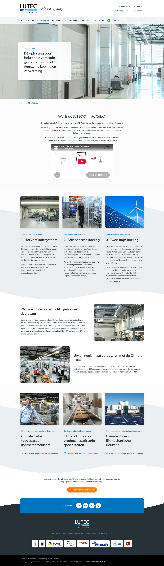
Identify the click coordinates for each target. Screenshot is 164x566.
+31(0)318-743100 (125, 11)
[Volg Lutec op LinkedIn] (79, 505)
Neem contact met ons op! (83, 490)
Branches (30, 20)
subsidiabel (65, 140)
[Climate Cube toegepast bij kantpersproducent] (39, 409)
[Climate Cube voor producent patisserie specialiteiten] (82, 409)
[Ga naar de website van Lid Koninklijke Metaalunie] (100, 543)
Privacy (23, 562)
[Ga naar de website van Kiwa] (42, 543)
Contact (115, 20)
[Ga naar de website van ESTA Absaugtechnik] (83, 543)
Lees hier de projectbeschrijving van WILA (41, 454)
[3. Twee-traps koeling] (124, 212)
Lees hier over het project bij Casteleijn (82, 454)
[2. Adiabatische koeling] (82, 212)
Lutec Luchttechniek (93, 562)
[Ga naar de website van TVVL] (54, 543)
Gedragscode (76, 562)
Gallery (139, 6)
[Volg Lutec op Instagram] (98, 505)
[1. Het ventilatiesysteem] (39, 212)
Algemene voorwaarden (39, 562)
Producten (56, 20)
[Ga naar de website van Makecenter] (35, 543)
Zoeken (139, 11)
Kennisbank (125, 6)
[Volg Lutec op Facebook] (92, 505)
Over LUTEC (86, 20)
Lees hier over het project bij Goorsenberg (126, 454)
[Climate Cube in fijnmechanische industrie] (124, 409)
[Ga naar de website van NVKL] (117, 543)
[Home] (21, 20)
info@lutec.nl (108, 534)
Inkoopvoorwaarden (60, 562)
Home (23, 103)
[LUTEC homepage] (28, 8)
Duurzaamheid (70, 20)
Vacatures (99, 20)
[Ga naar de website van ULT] (70, 543)
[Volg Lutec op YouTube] (85, 505)
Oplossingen (43, 20)
